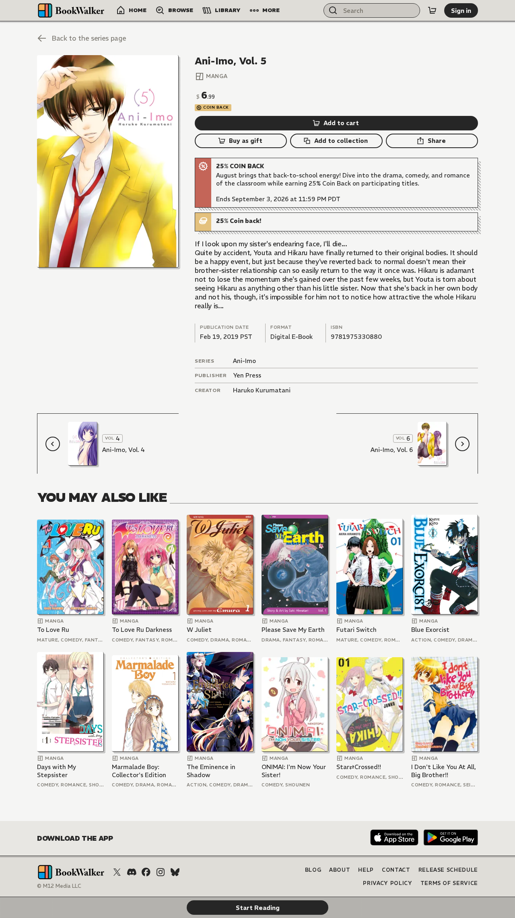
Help (366, 870)
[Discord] (131, 872)
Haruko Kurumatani (261, 390)
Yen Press (247, 375)
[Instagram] (160, 872)
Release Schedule (448, 870)
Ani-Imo (244, 361)
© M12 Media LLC (59, 886)
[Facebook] (146, 872)
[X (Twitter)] (117, 872)
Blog (313, 870)
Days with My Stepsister (56, 771)
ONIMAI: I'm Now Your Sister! (294, 771)
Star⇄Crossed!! (358, 767)
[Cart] (432, 10)
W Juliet (199, 629)
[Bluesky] (175, 872)
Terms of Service (449, 883)
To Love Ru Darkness (142, 629)
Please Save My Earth (293, 629)
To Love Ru (53, 629)
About (339, 870)
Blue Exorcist (430, 629)
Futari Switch (356, 629)
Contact (396, 870)
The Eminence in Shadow (211, 771)
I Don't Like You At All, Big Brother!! (443, 771)
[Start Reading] (108, 161)
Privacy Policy (387, 883)
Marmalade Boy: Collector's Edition (139, 771)
